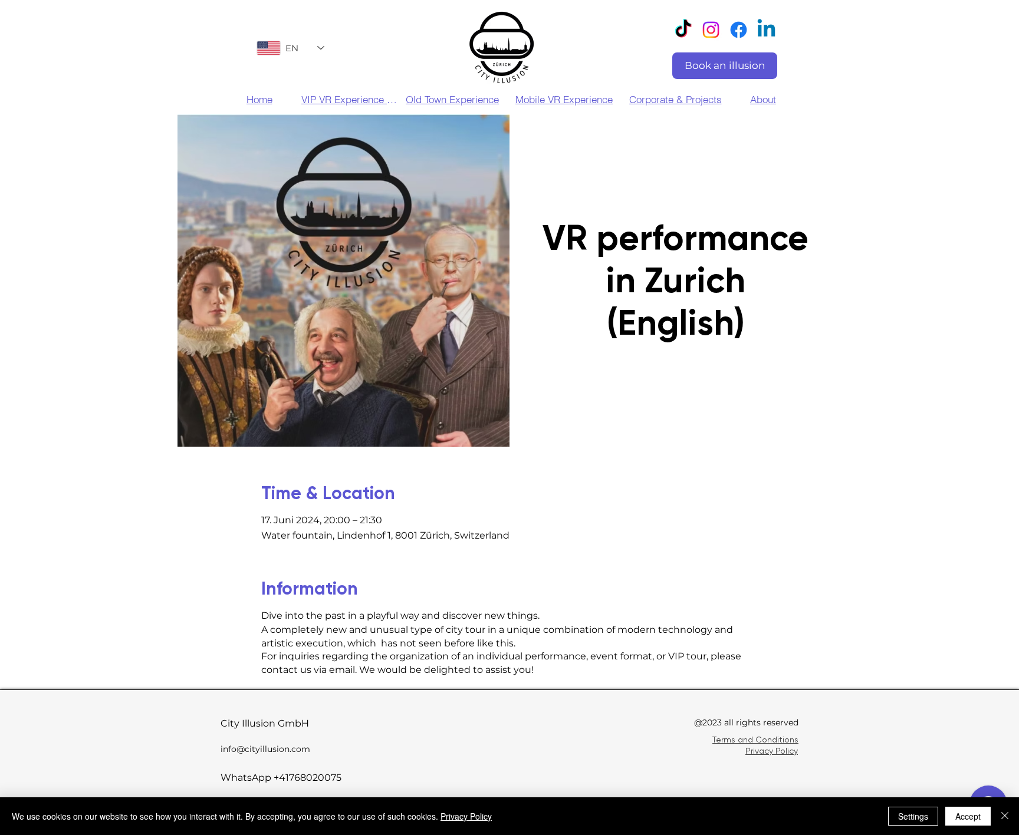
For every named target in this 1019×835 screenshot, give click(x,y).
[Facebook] (739, 30)
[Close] (1005, 816)
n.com (297, 749)
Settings (913, 816)
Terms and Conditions (755, 739)
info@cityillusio (252, 749)
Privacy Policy (771, 750)
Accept (968, 816)
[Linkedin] (766, 30)
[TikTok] (683, 30)
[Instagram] (711, 30)
